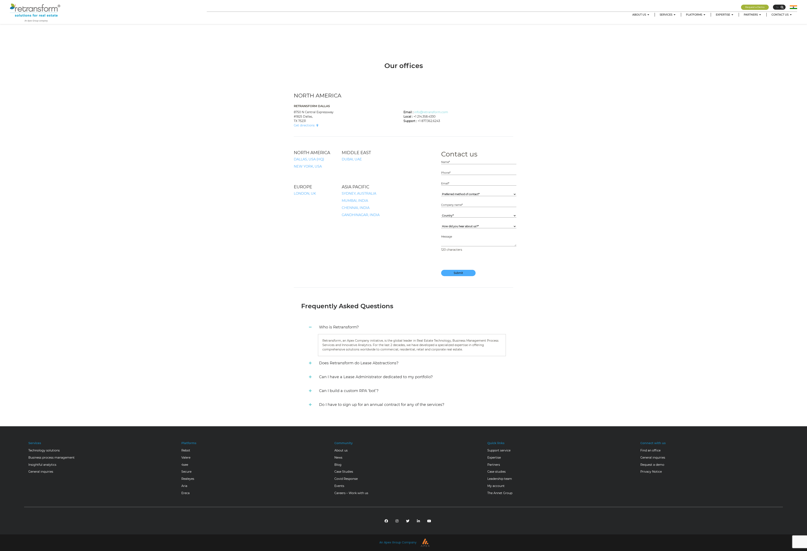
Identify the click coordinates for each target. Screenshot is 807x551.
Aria (184, 486)
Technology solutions (44, 450)
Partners (493, 465)
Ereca (185, 493)
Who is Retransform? (339, 327)
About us (341, 450)
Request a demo (652, 465)
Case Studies (343, 472)
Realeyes (187, 479)
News (338, 457)
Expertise (494, 457)
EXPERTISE (723, 14)
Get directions (304, 125)
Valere (185, 457)
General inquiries (40, 472)
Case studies (496, 472)
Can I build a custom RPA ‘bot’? (348, 390)
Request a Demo (755, 7)
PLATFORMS (694, 14)
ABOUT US (639, 14)
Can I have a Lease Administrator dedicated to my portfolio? (376, 377)
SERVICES (666, 14)
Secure (186, 472)
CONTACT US (780, 14)
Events (339, 486)
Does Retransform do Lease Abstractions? (358, 363)
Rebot (185, 450)
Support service (498, 450)
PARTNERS (751, 14)
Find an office (650, 450)
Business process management (51, 457)
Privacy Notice (651, 472)
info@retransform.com (431, 112)
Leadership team (499, 479)
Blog (338, 465)
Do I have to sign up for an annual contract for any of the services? (381, 404)
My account (496, 486)
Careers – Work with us (351, 493)
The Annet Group (499, 493)
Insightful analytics (42, 465)
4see (184, 465)
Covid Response (346, 479)
